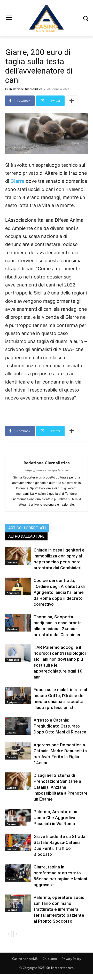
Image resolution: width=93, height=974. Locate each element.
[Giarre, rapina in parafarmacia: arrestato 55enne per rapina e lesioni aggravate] (18, 873)
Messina (12, 629)
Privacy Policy (71, 958)
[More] (71, 100)
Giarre (17, 181)
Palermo (12, 824)
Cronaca (12, 562)
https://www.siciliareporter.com (46, 470)
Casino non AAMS (25, 958)
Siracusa (12, 849)
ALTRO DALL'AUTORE (26, 536)
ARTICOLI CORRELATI (27, 528)
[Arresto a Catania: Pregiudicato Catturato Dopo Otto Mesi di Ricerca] (18, 726)
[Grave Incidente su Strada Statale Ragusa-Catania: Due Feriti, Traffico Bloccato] (18, 842)
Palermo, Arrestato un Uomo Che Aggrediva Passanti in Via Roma (55, 817)
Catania (11, 732)
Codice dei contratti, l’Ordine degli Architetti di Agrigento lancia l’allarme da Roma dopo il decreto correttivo (59, 592)
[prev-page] (8, 934)
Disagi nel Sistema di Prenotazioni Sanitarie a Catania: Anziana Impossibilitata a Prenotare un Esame (61, 787)
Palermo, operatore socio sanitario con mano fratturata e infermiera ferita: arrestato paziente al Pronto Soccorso (59, 909)
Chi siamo (50, 958)
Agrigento (13, 593)
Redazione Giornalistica (26, 89)
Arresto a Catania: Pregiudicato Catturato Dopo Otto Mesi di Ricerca (60, 726)
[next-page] (16, 934)
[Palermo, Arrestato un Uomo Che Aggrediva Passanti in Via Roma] (18, 818)
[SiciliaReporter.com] (46, 18)
